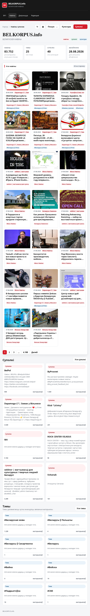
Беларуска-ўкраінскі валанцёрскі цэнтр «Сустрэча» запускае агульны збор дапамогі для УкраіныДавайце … (71, 138)
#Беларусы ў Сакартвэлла (18, 543)
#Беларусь (53, 543)
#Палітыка (79, 108)
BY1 (4, 15)
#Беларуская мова (14, 520)
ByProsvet (52, 371)
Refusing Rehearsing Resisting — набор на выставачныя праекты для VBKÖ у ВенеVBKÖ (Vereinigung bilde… (72, 217)
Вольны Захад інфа (22, 330)
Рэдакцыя (35, 15)
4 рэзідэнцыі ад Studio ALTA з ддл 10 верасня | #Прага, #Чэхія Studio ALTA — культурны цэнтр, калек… (17, 177)
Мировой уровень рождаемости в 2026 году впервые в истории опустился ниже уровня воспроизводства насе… (44, 177)
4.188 (25, 352)
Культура (66, 26)
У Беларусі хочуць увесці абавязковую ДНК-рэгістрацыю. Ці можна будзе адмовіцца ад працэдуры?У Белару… (17, 336)
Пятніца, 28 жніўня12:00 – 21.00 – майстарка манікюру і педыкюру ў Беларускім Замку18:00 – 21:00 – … (45, 138)
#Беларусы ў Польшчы (59, 520)
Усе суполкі (80, 359)
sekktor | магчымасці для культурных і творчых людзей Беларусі (22, 172)
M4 (6, 439)
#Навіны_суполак (68, 108)
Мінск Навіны (47, 172)
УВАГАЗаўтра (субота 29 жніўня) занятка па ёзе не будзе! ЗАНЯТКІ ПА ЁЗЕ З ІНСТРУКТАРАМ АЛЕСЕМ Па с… (17, 98)
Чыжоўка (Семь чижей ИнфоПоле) (77, 93)
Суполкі (79, 26)
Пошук (51, 26)
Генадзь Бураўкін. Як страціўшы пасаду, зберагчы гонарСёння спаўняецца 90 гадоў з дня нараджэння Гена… (72, 98)
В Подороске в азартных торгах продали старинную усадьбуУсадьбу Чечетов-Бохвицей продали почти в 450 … (17, 217)
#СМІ (50, 590)
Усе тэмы (81, 508)
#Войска (52, 567)
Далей (34, 352)
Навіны (12, 15)
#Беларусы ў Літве (13, 108)
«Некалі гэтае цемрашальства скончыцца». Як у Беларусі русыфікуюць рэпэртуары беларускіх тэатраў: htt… (72, 177)
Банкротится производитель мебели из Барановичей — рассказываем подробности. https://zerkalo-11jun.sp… (43, 256)
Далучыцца (23, 15)
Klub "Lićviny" (54, 405)
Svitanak (52, 474)
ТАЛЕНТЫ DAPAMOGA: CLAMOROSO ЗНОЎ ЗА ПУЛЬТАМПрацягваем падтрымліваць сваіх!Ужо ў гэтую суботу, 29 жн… (44, 98)
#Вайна (8, 567)
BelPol (7, 370)
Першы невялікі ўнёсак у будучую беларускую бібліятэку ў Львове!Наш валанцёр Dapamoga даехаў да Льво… (45, 296)
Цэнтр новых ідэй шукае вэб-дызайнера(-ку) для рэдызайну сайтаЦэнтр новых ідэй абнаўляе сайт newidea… (70, 296)
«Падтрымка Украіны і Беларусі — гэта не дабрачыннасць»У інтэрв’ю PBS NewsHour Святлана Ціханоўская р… (45, 336)
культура (83, 39)
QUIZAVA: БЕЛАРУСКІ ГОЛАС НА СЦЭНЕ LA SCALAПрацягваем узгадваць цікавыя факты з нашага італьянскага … (16, 138)
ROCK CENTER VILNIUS (59, 436)
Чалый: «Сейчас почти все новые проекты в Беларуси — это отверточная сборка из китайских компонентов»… (17, 256)
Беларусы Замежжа (49, 211)
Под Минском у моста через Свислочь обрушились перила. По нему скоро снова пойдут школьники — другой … (72, 256)
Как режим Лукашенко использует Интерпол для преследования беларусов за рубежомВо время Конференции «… (45, 217)
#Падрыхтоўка (12, 590)
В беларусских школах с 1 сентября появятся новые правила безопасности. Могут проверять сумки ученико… (17, 296)
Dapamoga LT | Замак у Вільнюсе (22, 93)
